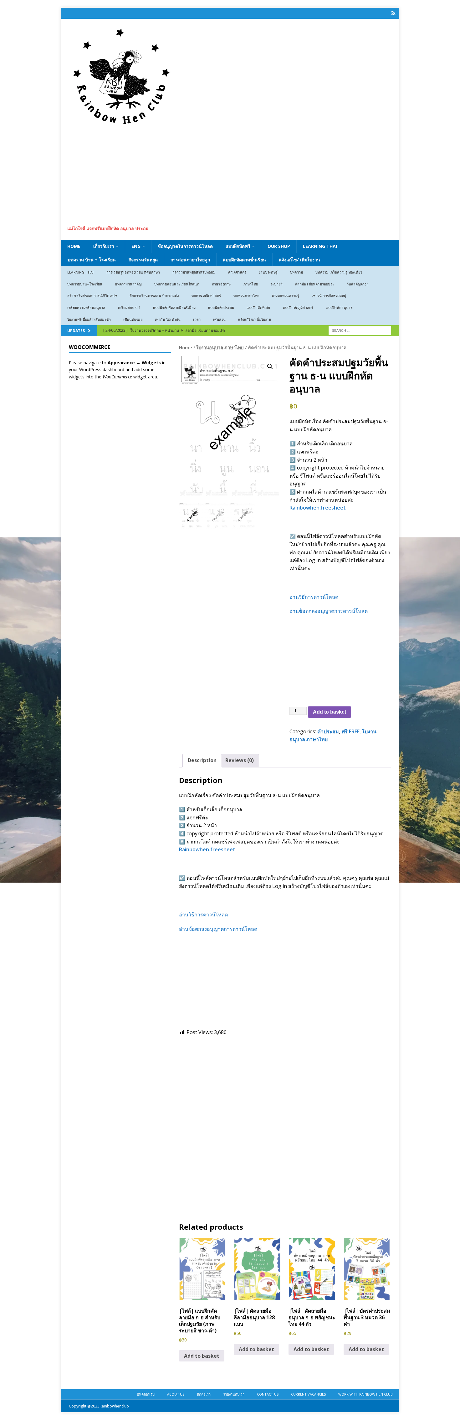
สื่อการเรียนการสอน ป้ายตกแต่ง (154, 295)
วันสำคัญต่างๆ (357, 284)
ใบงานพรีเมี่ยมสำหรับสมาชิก (89, 319)
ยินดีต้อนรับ (146, 1394)
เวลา (197, 319)
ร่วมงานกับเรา (233, 1394)
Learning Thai (320, 246)
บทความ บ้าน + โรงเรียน (92, 260)
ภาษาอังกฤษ (221, 284)
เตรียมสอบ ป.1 (129, 307)
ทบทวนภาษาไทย (246, 295)
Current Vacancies (308, 1394)
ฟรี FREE (350, 731)
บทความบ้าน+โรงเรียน (84, 284)
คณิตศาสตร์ (237, 272)
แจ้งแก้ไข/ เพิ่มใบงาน (299, 260)
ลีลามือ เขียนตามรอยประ (314, 284)
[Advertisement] (230, 173)
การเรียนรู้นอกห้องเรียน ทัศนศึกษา (133, 272)
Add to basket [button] (201, 1355)
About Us (175, 1394)
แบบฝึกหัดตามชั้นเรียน (244, 260)
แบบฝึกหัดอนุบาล (339, 307)
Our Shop (279, 246)
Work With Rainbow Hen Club (365, 1394)
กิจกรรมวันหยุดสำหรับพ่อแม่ (194, 272)
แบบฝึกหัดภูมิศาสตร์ (298, 307)
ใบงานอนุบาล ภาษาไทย (220, 347)
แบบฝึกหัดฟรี (238, 246)
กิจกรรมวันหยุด (143, 260)
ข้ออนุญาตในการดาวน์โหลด (185, 246)
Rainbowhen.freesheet (317, 507)
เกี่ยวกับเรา (103, 246)
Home (73, 246)
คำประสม (328, 731)
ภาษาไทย (250, 284)
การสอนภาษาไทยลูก (190, 260)
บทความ (296, 272)
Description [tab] (202, 760)
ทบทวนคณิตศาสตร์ (206, 295)
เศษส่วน (219, 319)
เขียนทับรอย (132, 319)
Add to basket (329, 712)
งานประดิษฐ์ (268, 272)
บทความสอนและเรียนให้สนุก (176, 284)
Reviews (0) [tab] (239, 760)
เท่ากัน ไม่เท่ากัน (168, 319)
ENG (136, 246)
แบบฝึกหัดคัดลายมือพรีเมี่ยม (174, 307)
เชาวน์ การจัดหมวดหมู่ (329, 295)
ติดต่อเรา (204, 1394)
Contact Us (268, 1394)
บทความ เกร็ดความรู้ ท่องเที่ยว (338, 272)
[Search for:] (360, 330)
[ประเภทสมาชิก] (393, 13)
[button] (270, 366)
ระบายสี (276, 284)
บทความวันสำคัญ (128, 284)
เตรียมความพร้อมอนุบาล (86, 307)
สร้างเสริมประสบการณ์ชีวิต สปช (92, 295)
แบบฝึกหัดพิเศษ (258, 307)
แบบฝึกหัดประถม (221, 307)
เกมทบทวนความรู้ (285, 295)
